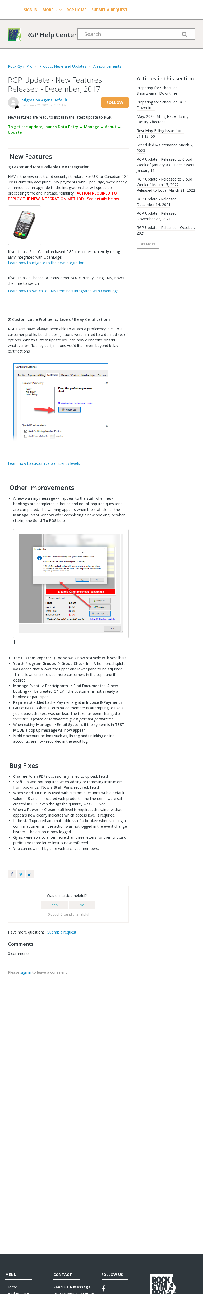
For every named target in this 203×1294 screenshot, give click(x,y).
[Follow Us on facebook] (103, 1288)
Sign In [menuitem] (31, 9)
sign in (25, 972)
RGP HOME (76, 9)
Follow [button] (115, 102)
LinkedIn (30, 874)
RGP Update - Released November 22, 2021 (157, 216)
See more (147, 244)
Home (12, 1287)
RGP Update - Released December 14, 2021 (157, 201)
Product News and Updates (62, 66)
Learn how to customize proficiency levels (44, 463)
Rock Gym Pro (20, 66)
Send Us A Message (72, 1287)
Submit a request (109, 9)
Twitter (21, 874)
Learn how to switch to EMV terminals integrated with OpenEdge (63, 290)
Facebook (12, 874)
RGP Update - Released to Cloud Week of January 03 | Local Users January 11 (165, 165)
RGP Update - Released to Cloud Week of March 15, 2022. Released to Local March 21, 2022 (166, 185)
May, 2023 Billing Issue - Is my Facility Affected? (162, 119)
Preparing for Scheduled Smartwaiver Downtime (157, 90)
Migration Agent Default (45, 99)
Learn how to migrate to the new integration (46, 262)
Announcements (107, 66)
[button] (54, 905)
